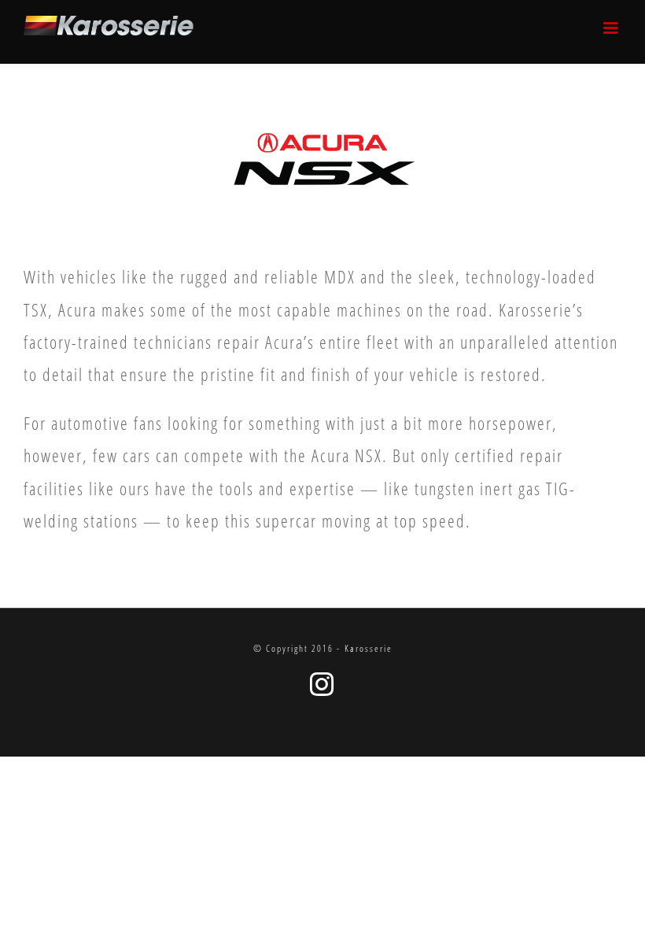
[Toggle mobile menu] (612, 28)
